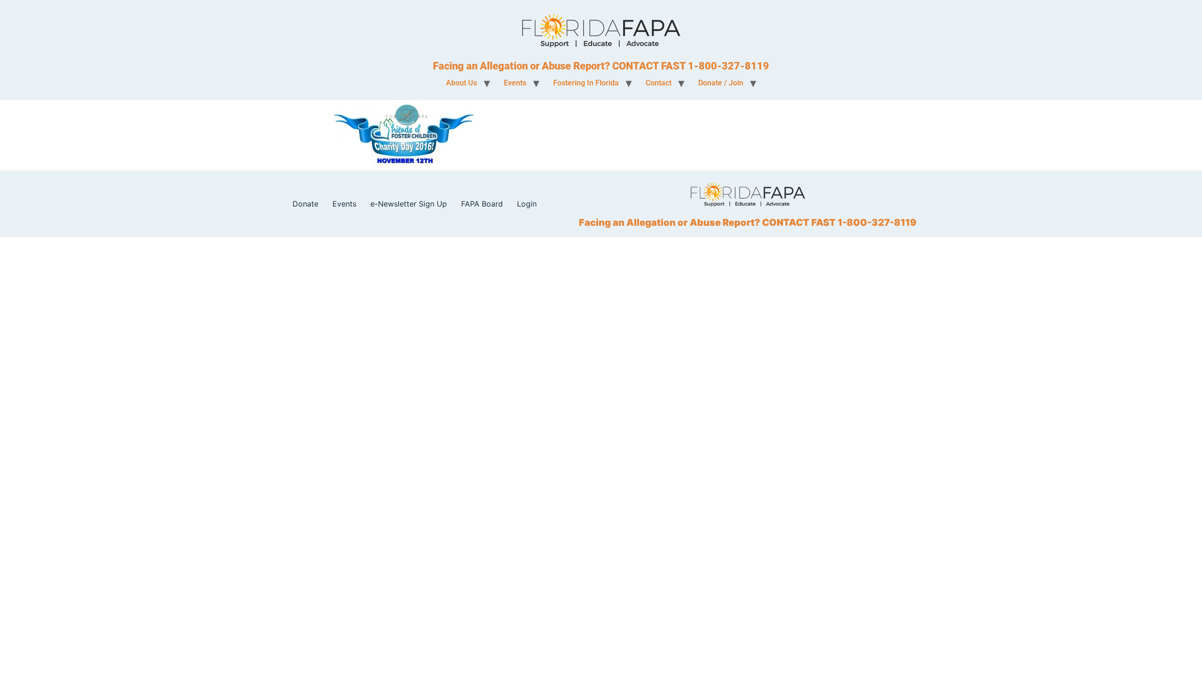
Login (527, 203)
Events (344, 203)
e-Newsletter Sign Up (408, 203)
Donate (305, 203)
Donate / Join (720, 82)
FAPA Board (482, 203)
